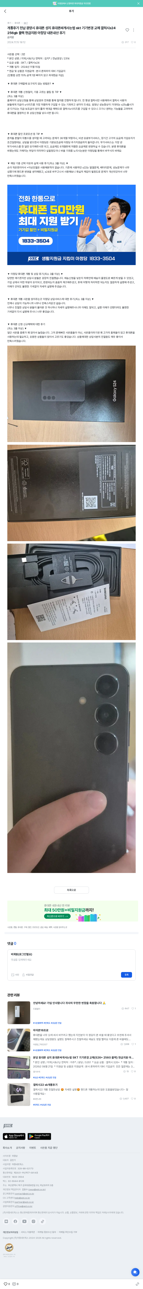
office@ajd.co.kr (23, 1206)
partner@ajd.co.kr (24, 1202)
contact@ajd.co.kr (24, 1193)
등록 (127, 974)
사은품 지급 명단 (49, 1147)
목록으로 (71, 890)
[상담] (135, 1272)
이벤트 (32, 1147)
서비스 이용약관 (28, 1232)
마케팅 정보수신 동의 (47, 1232)
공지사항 (20, 1147)
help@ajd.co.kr (22, 1198)
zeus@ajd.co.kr (37, 1189)
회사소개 (7, 1147)
